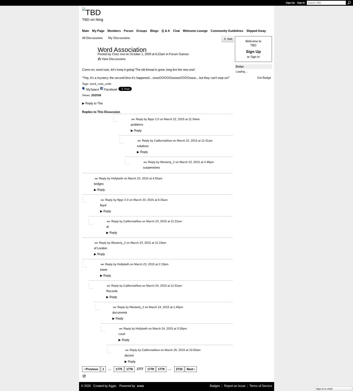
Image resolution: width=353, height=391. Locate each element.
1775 (119, 369)
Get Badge (264, 77)
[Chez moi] (88, 57)
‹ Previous (91, 369)
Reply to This (92, 103)
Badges (215, 386)
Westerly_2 (167, 162)
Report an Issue (234, 386)
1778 (150, 369)
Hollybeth (117, 178)
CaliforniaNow (163, 140)
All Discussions (92, 38)
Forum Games (179, 54)
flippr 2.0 (153, 119)
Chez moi (118, 54)
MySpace (92, 89)
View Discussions (114, 59)
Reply (136, 130)
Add (229, 38)
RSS (84, 376)
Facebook (110, 89)
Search (349, 2)
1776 (129, 369)
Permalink (133, 119)
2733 (179, 369)
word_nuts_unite (100, 83)
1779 (161, 369)
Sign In (301, 2)
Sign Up (290, 2)
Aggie (112, 386)
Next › (191, 369)
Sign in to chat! (324, 389)
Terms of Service (260, 386)
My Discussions (119, 38)
